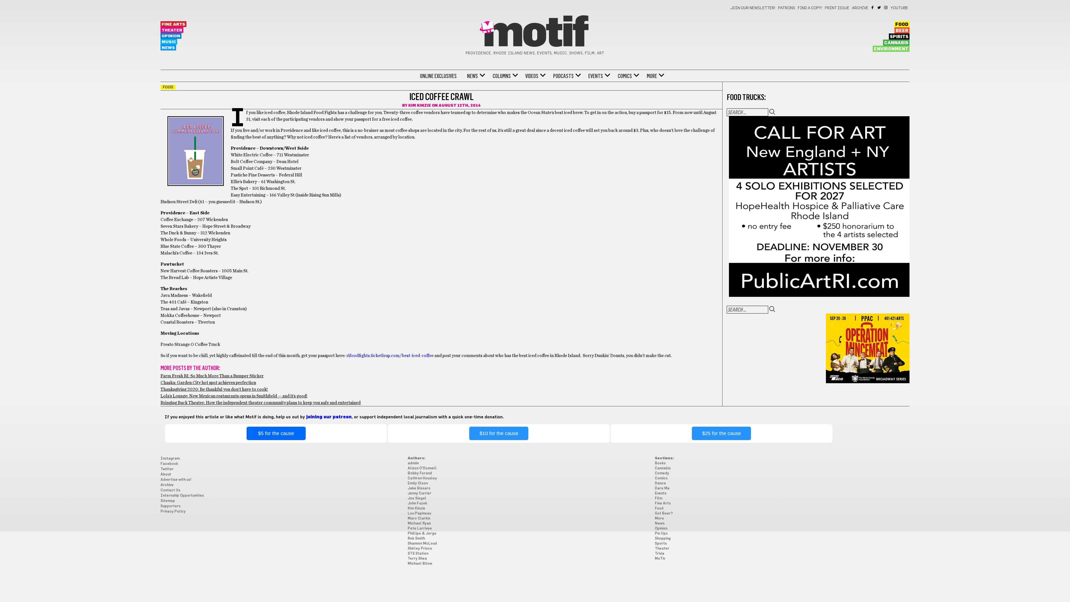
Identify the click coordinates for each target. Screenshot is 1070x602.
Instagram (886, 7)
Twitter (879, 7)
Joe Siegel (417, 498)
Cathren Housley (422, 478)
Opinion (171, 36)
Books (660, 463)
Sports (661, 543)
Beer (902, 30)
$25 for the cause (721, 433)
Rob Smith (416, 538)
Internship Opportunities (182, 495)
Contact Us (170, 490)
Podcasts (563, 76)
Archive (860, 8)
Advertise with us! (175, 480)
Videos (531, 76)
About (165, 474)
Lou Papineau (419, 513)
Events (595, 76)
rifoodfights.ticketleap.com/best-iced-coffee (390, 355)
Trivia (659, 553)
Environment (891, 49)
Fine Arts (173, 24)
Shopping (663, 538)
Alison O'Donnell (422, 468)
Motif (535, 33)
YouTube (899, 8)
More (652, 76)
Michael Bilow (420, 563)
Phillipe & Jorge (422, 533)
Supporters (170, 506)
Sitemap (167, 501)
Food (901, 24)
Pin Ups (661, 533)
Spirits (899, 37)
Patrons (786, 8)
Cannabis (896, 43)
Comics (625, 76)
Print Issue (837, 8)
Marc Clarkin (419, 518)
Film (658, 498)
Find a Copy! (810, 8)
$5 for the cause (276, 433)
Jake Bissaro (419, 488)
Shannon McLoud (422, 543)
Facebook (873, 7)
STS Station (418, 553)
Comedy (662, 473)
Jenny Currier (419, 493)
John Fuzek (417, 503)
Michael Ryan (419, 523)
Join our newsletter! (752, 8)
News (168, 48)
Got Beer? (664, 513)
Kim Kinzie (419, 106)
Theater (172, 30)
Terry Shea (417, 558)
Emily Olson (418, 483)
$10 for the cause (499, 433)
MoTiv (660, 558)
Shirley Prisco (420, 548)
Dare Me (662, 488)
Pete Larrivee (420, 528)
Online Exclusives (438, 76)
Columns (502, 76)
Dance (660, 483)
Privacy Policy (173, 511)
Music (169, 42)
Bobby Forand (420, 473)
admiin (413, 463)
